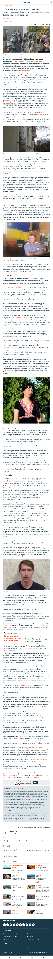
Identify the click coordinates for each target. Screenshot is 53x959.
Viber (11, 777)
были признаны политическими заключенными (29, 61)
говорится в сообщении (9, 103)
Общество (14, 875)
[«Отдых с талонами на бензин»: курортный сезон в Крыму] (7, 887)
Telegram (46, 775)
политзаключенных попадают (16, 287)
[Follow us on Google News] (17, 924)
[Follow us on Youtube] (11, 924)
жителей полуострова (19, 317)
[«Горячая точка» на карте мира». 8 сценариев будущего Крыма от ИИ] (7, 904)
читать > (35, 782)
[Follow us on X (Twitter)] (7, 924)
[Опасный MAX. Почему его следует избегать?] (7, 912)
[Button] (34, 24)
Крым (13, 902)
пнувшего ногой (24, 552)
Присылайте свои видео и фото (10, 933)
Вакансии (29, 949)
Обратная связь (31, 947)
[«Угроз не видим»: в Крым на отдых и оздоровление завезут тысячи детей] (31, 896)
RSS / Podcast (30, 936)
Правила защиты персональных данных (37, 952)
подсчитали (27, 685)
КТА (21, 957)
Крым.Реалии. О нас (8, 947)
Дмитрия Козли (39, 112)
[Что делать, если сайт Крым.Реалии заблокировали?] (31, 912)
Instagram (6, 777)
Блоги (13, 895)
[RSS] (27, 924)
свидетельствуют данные (33, 648)
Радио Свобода (14, 18)
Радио (28, 933)
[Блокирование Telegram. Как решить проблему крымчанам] (31, 904)
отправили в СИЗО (9, 469)
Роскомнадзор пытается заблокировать (14, 772)
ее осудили (45, 361)
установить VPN (36, 777)
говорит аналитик (28, 703)
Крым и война (7, 6)
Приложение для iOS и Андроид (11, 936)
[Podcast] (30, 924)
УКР (32, 957)
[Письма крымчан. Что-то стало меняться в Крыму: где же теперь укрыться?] (7, 896)
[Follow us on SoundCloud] (23, 924)
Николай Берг (6, 18)
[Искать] (43, 957)
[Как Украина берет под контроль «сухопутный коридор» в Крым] (7, 867)
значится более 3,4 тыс (9, 481)
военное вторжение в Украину (34, 747)
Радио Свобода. (25, 70)
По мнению (6, 712)
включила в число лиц (26, 429)
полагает (20, 736)
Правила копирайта (8, 952)
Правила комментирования (10, 949)
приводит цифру (26, 624)
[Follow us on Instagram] (14, 924)
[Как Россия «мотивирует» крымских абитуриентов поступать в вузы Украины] (7, 876)
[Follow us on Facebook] (4, 924)
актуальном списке (9, 461)
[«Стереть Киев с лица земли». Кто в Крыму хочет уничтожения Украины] (31, 867)
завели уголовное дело (42, 179)
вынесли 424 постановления (18, 675)
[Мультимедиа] (9, 957)
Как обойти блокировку (33, 939)
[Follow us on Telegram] (20, 924)
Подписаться (6, 939)
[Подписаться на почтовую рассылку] (33, 924)
